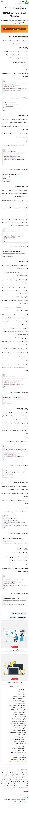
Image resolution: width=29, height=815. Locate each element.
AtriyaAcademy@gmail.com (19, 795)
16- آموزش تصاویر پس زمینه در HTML (18, 723)
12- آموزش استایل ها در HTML (19, 714)
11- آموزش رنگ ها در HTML (20, 712)
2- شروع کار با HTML (21, 692)
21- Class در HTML (22, 735)
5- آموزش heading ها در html (19, 699)
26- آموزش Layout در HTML (20, 746)
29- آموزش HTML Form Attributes (18, 753)
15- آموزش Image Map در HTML (19, 721)
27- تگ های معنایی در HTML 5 (19, 748)
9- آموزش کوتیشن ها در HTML (19, 708)
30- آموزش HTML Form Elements (18, 755)
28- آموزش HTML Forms (20, 750)
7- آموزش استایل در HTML (20, 703)
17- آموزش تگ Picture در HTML (19, 726)
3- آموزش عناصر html (21, 694)
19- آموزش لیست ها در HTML (19, 730)
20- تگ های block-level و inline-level (18, 732)
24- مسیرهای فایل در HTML (20, 741)
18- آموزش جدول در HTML (20, 728)
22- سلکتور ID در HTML (21, 737)
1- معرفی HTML (22, 690)
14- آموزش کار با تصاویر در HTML (19, 719)
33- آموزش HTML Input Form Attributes (17, 762)
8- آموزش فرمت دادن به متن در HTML (17, 705)
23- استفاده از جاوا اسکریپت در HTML (18, 739)
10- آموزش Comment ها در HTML (18, 710)
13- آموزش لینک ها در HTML (20, 717)
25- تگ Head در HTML (21, 744)
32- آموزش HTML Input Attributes (18, 759)
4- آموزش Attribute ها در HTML (19, 696)
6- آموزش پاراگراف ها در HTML (19, 701)
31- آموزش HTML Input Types (19, 757)
